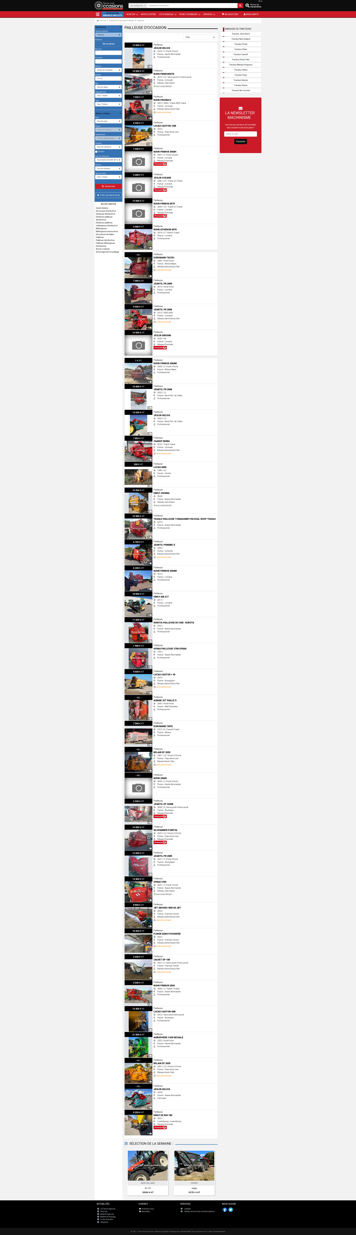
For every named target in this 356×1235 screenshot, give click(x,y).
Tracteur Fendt (240, 44)
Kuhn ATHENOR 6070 (134, 225)
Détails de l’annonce (149, 1177)
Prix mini (98, 49)
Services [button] (207, 14)
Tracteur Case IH (240, 54)
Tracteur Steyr (240, 75)
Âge (96, 83)
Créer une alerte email (110, 195)
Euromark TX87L (132, 722)
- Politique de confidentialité (180, 1231)
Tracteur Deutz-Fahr (241, 59)
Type (97, 100)
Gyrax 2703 (129, 878)
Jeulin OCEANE (131, 174)
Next (212, 1173)
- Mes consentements (216, 1231)
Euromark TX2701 (133, 253)
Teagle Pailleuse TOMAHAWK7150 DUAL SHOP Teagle (148, 515)
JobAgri (187, 1209)
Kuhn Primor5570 (132, 70)
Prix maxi (98, 58)
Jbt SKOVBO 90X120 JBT (136, 904)
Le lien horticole (106, 1219)
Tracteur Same (240, 85)
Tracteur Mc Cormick (241, 90)
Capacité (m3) (100, 92)
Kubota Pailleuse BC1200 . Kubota (139, 618)
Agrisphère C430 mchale (135, 1033)
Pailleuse (140, 20)
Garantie (101, 152)
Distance (98, 40)
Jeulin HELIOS (131, 411)
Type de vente (100, 173)
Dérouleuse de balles (105, 234)
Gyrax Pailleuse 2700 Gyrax (136, 644)
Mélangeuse (101, 228)
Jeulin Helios (130, 44)
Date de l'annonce (102, 156)
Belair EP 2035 (131, 748)
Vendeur (98, 143)
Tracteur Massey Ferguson (240, 65)
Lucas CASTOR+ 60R (134, 122)
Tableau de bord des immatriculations (199, 1211)
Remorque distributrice (106, 211)
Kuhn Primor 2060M (133, 359)
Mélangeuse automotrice (107, 231)
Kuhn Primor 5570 (132, 199)
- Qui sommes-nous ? (199, 1231)
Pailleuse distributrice (105, 240)
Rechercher (110, 186)
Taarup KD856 (131, 437)
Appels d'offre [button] (148, 14)
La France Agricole (107, 1209)
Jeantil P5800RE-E (133, 541)
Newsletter (145, 1211)
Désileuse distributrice (105, 214)
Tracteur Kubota (241, 80)
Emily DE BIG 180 (132, 1111)
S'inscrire (240, 141)
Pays (97, 117)
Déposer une (112, 14)
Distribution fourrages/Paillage (121, 20)
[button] (97, 14)
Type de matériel (101, 31)
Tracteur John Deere (241, 34)
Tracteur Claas (240, 49)
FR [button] (259, 1)
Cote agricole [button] (166, 14)
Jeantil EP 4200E (132, 800)
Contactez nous (147, 1209)
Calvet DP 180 (131, 955)
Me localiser (108, 43)
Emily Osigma (131, 489)
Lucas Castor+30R (133, 1007)
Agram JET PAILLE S (134, 696)
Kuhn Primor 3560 (132, 981)
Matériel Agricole (107, 1214)
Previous (130, 1173)
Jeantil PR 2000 (131, 279)
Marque (98, 66)
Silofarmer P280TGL (134, 826)
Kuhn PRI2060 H (132, 96)
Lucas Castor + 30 (132, 670)
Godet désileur (102, 208)
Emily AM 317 (131, 593)
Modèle (98, 75)
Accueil (102, 20)
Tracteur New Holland (240, 39)
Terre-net (103, 1211)
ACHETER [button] (131, 14)
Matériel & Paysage (108, 1217)
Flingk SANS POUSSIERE (135, 930)
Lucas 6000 (130, 463)
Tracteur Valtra (240, 70)
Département (100, 135)
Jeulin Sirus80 (131, 331)
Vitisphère (104, 1222)
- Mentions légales (161, 1231)
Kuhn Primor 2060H (133, 148)
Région (98, 126)
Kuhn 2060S (130, 774)
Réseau (98, 165)
